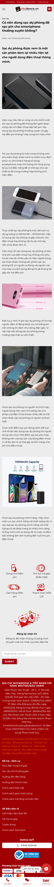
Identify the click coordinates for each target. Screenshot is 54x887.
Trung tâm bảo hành (26, 2)
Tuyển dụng (42, 2)
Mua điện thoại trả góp (34, 749)
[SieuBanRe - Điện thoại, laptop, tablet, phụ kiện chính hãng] (27, 9)
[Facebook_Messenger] (46, 868)
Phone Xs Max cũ (22, 742)
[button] (3, 9)
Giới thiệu (10, 2)
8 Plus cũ (27, 746)
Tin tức (5, 19)
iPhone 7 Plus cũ (11, 746)
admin (27, 38)
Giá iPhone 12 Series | (13, 739)
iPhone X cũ (40, 742)
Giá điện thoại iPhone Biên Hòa (19, 753)
